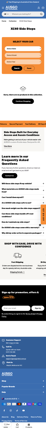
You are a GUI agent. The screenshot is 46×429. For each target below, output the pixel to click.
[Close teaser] (40, 225)
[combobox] (23, 14)
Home (4, 21)
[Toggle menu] (3, 8)
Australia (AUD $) (11, 399)
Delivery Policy (22, 417)
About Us (5, 417)
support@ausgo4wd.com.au (16, 359)
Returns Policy (36, 417)
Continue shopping (23, 101)
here (11, 343)
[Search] (41, 14)
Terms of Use (30, 314)
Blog (12, 417)
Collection (13, 21)
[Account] (38, 8)
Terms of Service (21, 421)
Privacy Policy (7, 421)
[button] (43, 214)
